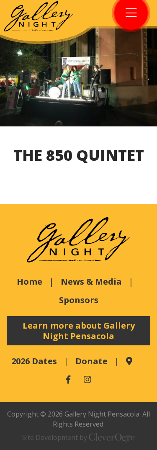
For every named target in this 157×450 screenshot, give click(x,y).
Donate (91, 361)
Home (29, 281)
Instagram (87, 379)
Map (129, 361)
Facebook (68, 379)
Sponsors (78, 300)
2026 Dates (34, 361)
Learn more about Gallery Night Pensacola (79, 331)
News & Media (91, 281)
